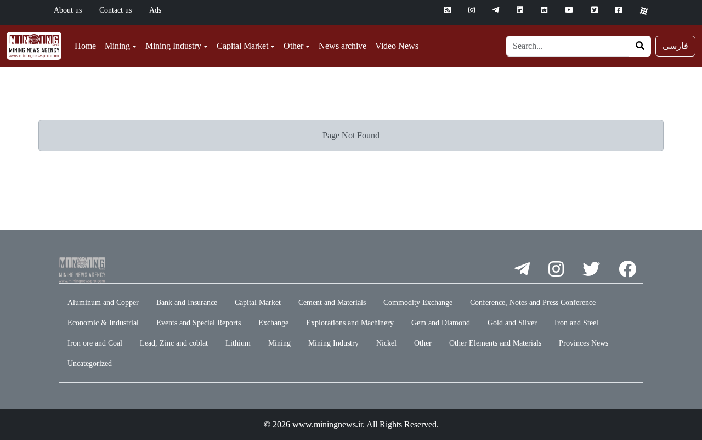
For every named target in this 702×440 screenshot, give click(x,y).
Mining (279, 343)
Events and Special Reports (198, 323)
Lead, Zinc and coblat (174, 343)
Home (85, 45)
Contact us (115, 10)
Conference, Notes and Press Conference (533, 302)
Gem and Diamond (440, 323)
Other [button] (293, 45)
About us (68, 10)
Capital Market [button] (242, 45)
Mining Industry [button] (173, 45)
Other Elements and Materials (495, 343)
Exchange (273, 323)
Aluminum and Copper (103, 302)
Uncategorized (89, 363)
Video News (396, 45)
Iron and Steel (576, 323)
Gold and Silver (512, 323)
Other (423, 343)
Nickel (386, 343)
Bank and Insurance (186, 302)
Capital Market (258, 302)
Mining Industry (333, 343)
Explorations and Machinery (350, 323)
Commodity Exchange (417, 302)
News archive (342, 45)
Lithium (238, 343)
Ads (155, 10)
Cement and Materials (332, 302)
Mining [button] (117, 45)
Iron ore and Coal (94, 343)
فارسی (675, 45)
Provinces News (583, 343)
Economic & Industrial (103, 323)
